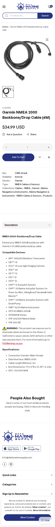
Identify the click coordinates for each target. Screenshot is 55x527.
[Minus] (6, 147)
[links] (5, 464)
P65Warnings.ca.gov (12, 343)
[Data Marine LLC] (27, 6)
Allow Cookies (27, 517)
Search (45, 15)
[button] (40, 157)
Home (5, 27)
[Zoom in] (47, 39)
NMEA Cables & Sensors (27, 184)
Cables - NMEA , (23, 188)
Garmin (6, 107)
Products (47, 195)
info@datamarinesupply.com (17, 457)
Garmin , (36, 188)
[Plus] (48, 147)
